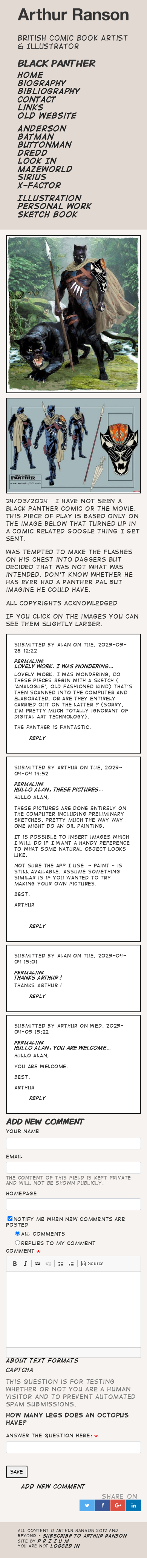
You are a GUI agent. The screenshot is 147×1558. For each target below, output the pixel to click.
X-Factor (39, 185)
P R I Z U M (53, 1541)
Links (31, 107)
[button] (14, 1263)
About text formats (42, 1360)
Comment (20, 1250)
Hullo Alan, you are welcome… (62, 1047)
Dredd (33, 153)
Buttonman (45, 145)
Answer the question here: (49, 1435)
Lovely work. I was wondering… (63, 666)
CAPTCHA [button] (20, 1370)
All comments (43, 1233)
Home (30, 75)
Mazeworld (45, 169)
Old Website (47, 115)
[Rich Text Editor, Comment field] (73, 1309)
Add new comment (53, 1486)
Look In (37, 161)
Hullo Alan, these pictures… (58, 789)
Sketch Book (48, 214)
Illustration (49, 198)
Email (14, 1156)
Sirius (32, 177)
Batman (36, 137)
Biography (42, 83)
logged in (65, 1546)
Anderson (42, 128)
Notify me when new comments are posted (66, 1221)
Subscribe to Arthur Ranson (85, 1535)
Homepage (21, 1193)
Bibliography (49, 91)
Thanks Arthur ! (38, 977)
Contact (37, 99)
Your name (23, 1131)
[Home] (73, 16)
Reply (37, 738)
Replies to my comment (58, 1243)
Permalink (29, 661)
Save (16, 1471)
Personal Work (55, 206)
